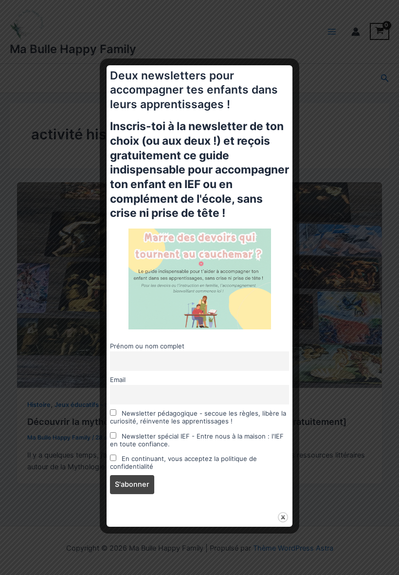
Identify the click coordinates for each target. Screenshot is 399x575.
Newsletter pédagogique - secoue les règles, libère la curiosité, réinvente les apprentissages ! (198, 417)
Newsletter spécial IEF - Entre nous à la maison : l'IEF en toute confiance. (197, 440)
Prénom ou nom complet (147, 346)
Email (118, 379)
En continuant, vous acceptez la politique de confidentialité (183, 462)
